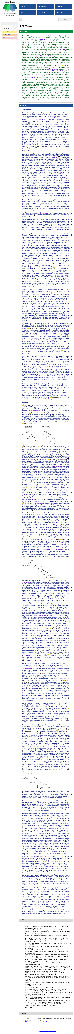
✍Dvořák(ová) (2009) (29, 446)
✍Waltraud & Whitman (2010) (57, 459)
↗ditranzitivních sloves (46, 56)
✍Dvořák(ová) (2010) (44, 446)
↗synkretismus (39, 119)
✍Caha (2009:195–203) (55, 654)
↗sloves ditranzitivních (45, 615)
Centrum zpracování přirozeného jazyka (48, 1031)
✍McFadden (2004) (32, 459)
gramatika (6, 31)
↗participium (26, 77)
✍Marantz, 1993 (27, 503)
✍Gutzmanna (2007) (56, 397)
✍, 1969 (56, 65)
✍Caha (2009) (33, 148)
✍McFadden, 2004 (43, 733)
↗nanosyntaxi (27, 655)
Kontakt (59, 12)
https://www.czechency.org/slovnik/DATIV (36, 1021)
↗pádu (47, 36)
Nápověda (42, 12)
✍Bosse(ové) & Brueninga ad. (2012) (39, 328)
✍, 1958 (40, 65)
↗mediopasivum (27, 668)
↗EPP (61, 543)
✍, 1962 (46, 856)
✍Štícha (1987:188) (63, 861)
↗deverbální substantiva (51, 69)
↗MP (23, 494)
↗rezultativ (38, 660)
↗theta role (32, 39)
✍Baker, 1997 (42, 499)
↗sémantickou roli (54, 157)
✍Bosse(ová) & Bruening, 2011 (39, 469)
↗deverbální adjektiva (58, 71)
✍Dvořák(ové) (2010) (30, 731)
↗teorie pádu (60, 548)
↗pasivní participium (32, 637)
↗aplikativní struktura (56, 466)
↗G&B (42, 489)
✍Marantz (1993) (27, 405)
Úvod (23, 6)
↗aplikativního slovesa (33, 410)
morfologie (6, 34)
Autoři (23, 12)
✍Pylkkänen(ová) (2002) (37, 413)
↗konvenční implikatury (45, 399)
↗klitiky (46, 705)
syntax (5, 37)
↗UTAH (33, 499)
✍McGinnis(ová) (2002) (29, 423)
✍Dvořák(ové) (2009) (52, 539)
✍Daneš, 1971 (31, 487)
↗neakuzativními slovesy (45, 526)
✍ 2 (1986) (35, 858)
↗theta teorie (51, 548)
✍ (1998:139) (55, 628)
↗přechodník (34, 77)
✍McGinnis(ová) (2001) (62, 422)
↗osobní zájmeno (44, 366)
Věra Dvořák (70, 27)
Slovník (59, 6)
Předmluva (42, 6)
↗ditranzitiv (50, 451)
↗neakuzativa (47, 549)
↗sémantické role (43, 39)
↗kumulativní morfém (60, 118)
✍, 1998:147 (42, 673)
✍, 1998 (50, 505)
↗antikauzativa (58, 549)
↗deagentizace (26, 582)
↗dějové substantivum (38, 898)
